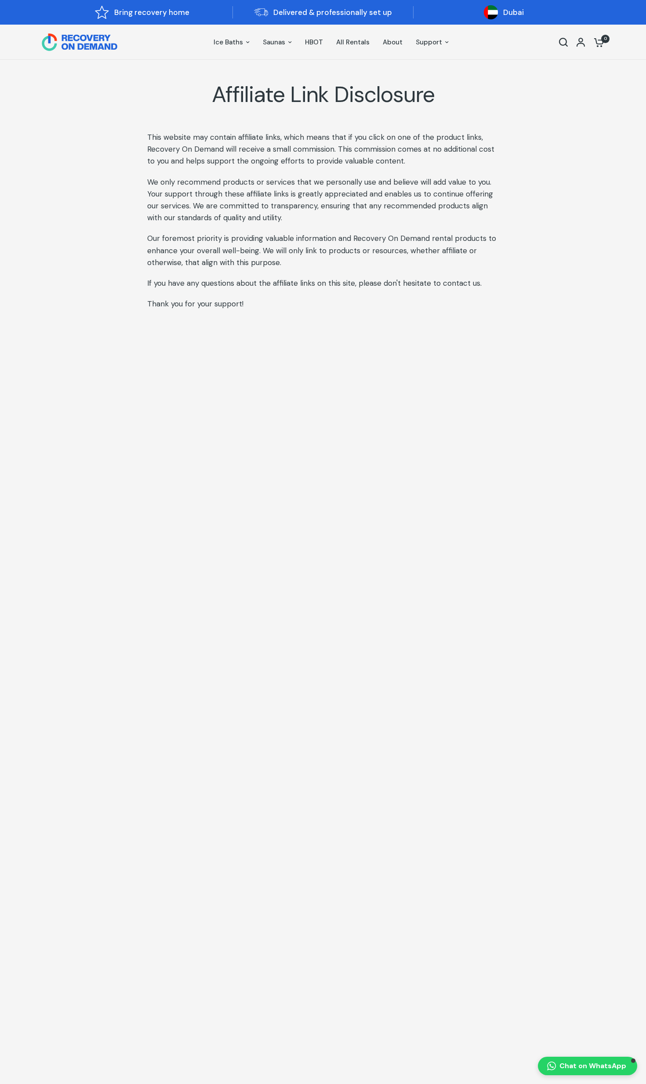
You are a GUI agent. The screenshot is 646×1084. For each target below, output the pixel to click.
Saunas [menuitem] (274, 42)
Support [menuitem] (429, 42)
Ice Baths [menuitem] (228, 42)
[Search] (563, 42)
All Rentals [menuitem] (353, 42)
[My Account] (580, 42)
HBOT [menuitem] (314, 42)
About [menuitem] (393, 42)
